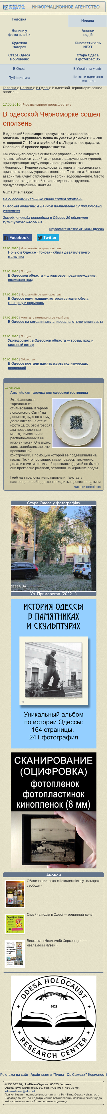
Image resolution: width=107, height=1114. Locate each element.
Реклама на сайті (14, 1075)
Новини (87, 21)
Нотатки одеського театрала (88, 79)
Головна (19, 19)
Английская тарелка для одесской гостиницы (49, 393)
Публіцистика (19, 78)
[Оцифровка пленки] (53, 866)
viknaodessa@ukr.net (20, 1091)
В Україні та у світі (87, 69)
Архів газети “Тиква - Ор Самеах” (59, 1075)
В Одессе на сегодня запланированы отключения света (55, 322)
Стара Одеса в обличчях (19, 57)
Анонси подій (88, 33)
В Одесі (19, 69)
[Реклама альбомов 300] (53, 746)
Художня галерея (19, 45)
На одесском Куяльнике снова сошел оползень (42, 199)
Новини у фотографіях (19, 33)
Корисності (97, 1075)
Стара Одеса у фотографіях (53, 503)
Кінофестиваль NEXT (88, 45)
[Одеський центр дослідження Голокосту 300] (53, 1059)
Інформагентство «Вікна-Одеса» (76, 229)
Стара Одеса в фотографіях (87, 57)
